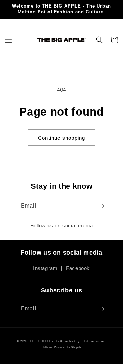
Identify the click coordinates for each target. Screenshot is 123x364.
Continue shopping (61, 138)
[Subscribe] (101, 206)
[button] (8, 39)
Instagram (45, 268)
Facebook (78, 268)
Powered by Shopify (67, 347)
